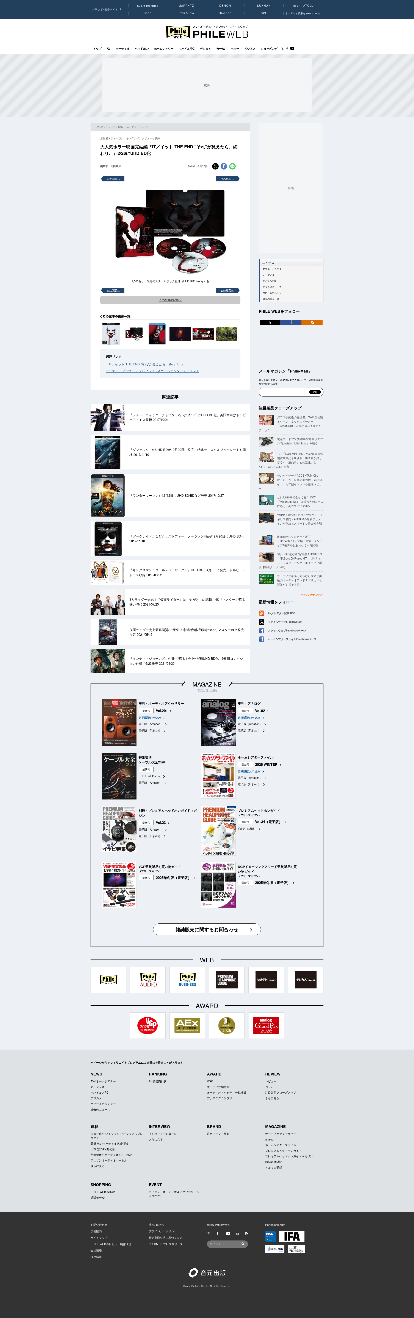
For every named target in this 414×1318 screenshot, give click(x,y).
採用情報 (96, 1257)
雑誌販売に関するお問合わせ (207, 929)
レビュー (270, 1081)
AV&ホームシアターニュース (133, 127)
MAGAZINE (207, 684)
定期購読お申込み (150, 717)
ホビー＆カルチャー (273, 292)
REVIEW (273, 1074)
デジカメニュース (272, 287)
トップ (97, 48)
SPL (264, 13)
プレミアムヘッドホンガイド (283, 1150)
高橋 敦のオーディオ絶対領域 (109, 1143)
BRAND (214, 1126)
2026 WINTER (266, 764)
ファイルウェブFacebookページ (287, 630)
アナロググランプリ (219, 1098)
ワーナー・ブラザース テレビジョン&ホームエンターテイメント (152, 370)
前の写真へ (113, 179)
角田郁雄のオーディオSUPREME (112, 1155)
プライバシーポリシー (163, 1231)
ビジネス (250, 48)
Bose (148, 13)
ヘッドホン (142, 48)
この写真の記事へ (170, 300)
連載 (94, 1126)
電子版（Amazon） (151, 724)
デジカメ (205, 48)
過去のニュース (271, 298)
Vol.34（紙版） (247, 828)
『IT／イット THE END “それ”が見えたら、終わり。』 (145, 364)
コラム (269, 1087)
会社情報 (96, 1250)
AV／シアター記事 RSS (281, 613)
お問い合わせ (99, 1225)
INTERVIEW (159, 1126)
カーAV (221, 48)
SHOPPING (101, 1184)
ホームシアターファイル (280, 1145)
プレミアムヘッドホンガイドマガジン (289, 1156)
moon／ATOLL (303, 6)
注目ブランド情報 (218, 1134)
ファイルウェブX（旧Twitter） (286, 622)
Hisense (225, 13)
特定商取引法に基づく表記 (165, 1238)
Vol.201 (162, 710)
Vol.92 (260, 710)
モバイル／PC (99, 1092)
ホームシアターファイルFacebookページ (292, 639)
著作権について (158, 1225)
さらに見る (272, 1098)
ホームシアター (164, 48)
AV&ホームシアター (273, 269)
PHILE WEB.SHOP (103, 1192)
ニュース (110, 127)
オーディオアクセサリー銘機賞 (226, 1092)
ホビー (235, 48)
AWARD (214, 1074)
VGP (210, 1081)
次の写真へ (227, 179)
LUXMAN (264, 6)
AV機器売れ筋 (157, 1081)
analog (269, 1139)
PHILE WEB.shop (150, 776)
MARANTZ (186, 6)
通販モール (98, 1197)
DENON (225, 6)
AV (108, 48)
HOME (99, 127)
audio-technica (147, 6)
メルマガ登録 (273, 1167)
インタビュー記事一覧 (163, 1134)
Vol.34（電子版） (268, 821)
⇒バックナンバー (312, 595)
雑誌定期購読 (273, 1162)
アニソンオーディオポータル (109, 1160)
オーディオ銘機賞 (218, 1087)
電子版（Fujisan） (150, 730)
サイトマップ (99, 1238)
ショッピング (269, 48)
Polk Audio (186, 13)
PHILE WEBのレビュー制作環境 (111, 1244)
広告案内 (96, 1231)
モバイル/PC (187, 48)
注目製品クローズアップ (280, 408)
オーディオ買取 (303, 13)
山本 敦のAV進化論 (103, 1149)
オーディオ (123, 48)
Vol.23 (161, 822)
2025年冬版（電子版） (173, 877)
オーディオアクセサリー (280, 1134)
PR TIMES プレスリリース (166, 1244)
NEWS (96, 1074)
